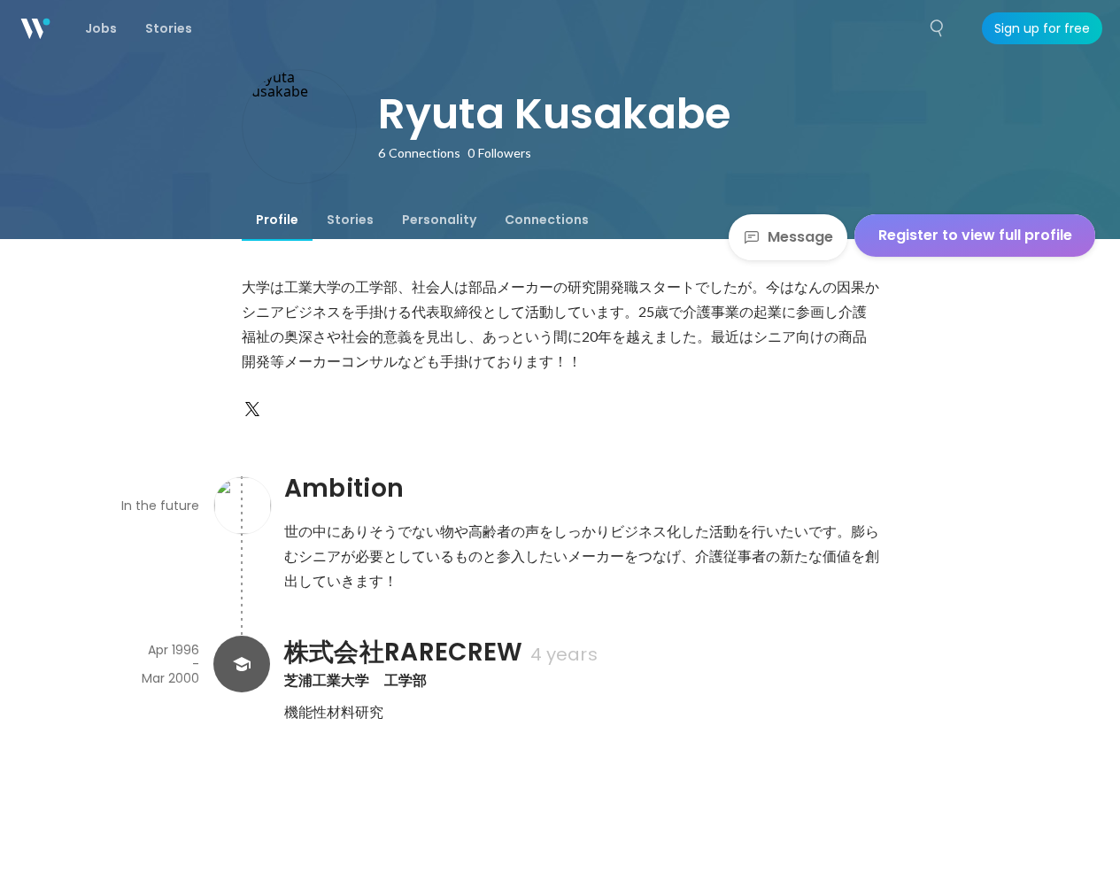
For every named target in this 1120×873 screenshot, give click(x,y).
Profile (277, 219)
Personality (439, 219)
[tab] (277, 219)
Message (800, 237)
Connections (547, 219)
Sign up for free (1042, 28)
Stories (350, 219)
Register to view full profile (975, 235)
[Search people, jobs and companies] (937, 28)
